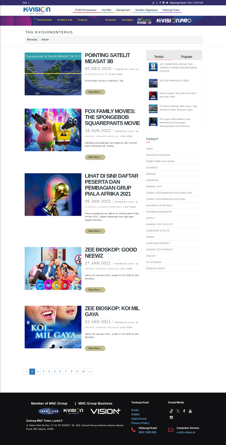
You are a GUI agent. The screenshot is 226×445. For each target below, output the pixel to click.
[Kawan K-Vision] (145, 21)
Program (84, 20)
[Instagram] (163, 2)
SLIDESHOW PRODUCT (158, 243)
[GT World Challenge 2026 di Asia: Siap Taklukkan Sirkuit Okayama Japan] (153, 108)
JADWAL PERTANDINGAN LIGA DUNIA (165, 199)
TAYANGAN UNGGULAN (158, 155)
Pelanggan (129, 20)
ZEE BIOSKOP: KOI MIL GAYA (112, 311)
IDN (25, 2)
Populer (186, 57)
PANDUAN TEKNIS (155, 268)
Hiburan (89, 136)
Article (45, 39)
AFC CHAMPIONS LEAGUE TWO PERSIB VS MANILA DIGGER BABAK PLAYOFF (178, 67)
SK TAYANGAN (153, 262)
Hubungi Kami (171, 10)
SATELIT (150, 218)
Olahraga (90, 207)
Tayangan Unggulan (107, 136)
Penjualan (112, 20)
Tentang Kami (46, 20)
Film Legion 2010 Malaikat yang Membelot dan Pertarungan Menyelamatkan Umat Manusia (175, 122)
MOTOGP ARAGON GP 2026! (174, 80)
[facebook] (184, 411)
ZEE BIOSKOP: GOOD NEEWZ (111, 253)
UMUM (149, 149)
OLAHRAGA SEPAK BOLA (159, 205)
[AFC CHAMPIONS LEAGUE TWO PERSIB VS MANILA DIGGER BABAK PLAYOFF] (153, 66)
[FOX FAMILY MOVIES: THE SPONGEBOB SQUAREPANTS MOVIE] (53, 132)
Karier (135, 410)
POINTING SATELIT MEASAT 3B (107, 58)
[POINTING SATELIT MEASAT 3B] (53, 76)
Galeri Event (139, 418)
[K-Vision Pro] (173, 21)
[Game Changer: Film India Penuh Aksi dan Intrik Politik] (153, 95)
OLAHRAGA (152, 167)
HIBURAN (151, 174)
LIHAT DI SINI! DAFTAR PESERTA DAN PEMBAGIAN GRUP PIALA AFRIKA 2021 (111, 185)
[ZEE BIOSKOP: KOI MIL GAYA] (53, 329)
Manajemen (123, 10)
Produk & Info (66, 20)
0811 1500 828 (147, 432)
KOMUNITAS (152, 180)
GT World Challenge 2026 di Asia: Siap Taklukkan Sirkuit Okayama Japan (178, 108)
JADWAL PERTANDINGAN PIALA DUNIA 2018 (169, 193)
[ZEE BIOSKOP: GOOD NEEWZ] (53, 270)
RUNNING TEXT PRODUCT (159, 249)
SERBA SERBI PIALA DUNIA (160, 161)
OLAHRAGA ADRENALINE (159, 212)
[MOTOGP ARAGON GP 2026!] (153, 83)
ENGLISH (151, 256)
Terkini (158, 57)
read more (94, 92)
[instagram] (171, 417)
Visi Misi (106, 10)
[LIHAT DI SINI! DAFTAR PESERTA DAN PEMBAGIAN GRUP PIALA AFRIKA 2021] (53, 196)
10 (83, 371)
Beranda (32, 39)
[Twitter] (153, 2)
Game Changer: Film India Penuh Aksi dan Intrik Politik (178, 95)
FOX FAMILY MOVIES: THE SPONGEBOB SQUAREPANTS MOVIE (112, 117)
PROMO (150, 237)
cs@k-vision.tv (186, 432)
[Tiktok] (171, 411)
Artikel (135, 414)
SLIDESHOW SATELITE (158, 230)
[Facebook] (160, 2)
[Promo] (98, 21)
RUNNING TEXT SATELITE (159, 224)
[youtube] (190, 411)
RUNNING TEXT (154, 186)
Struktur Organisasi (146, 10)
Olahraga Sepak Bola (110, 207)
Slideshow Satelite (96, 74)
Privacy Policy (140, 423)
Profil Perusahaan (85, 10)
